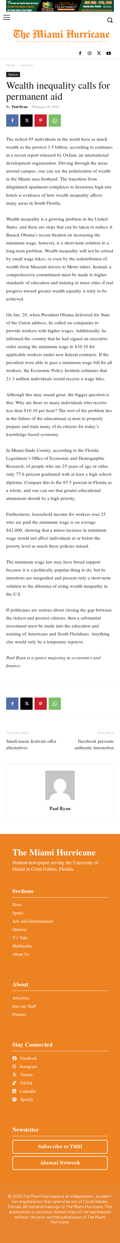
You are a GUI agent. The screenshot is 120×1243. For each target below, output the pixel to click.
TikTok (25, 1083)
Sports (17, 913)
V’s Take (20, 937)
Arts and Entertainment (32, 921)
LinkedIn (27, 1091)
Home (10, 64)
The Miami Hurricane (54, 852)
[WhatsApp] (55, 120)
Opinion (27, 64)
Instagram (27, 1066)
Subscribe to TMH (60, 1146)
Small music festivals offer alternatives (31, 744)
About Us (20, 954)
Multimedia (22, 946)
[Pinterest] (40, 120)
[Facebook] (80, 53)
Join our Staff (24, 1006)
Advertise (20, 998)
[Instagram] (89, 53)
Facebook (28, 1058)
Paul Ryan (19, 106)
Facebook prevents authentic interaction (94, 744)
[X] (99, 53)
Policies (19, 1014)
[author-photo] (60, 800)
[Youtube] (108, 53)
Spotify (26, 1099)
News (17, 904)
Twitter (26, 1074)
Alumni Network (60, 1163)
